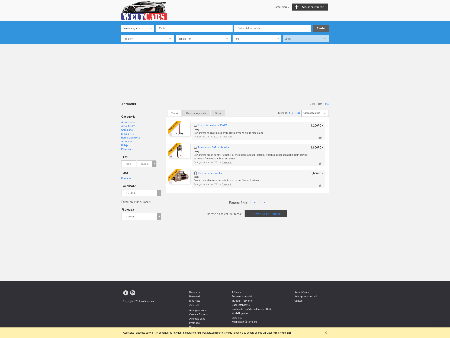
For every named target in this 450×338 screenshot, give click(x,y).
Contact (298, 300)
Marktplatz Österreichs (244, 321)
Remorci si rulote (130, 137)
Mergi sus (439, 327)
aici (289, 332)
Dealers (193, 327)
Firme (218, 113)
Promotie (194, 322)
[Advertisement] (225, 70)
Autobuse (126, 141)
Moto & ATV (127, 133)
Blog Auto (194, 300)
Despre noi (195, 292)
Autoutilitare (128, 126)
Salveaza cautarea (266, 213)
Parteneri (194, 296)
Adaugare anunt (198, 310)
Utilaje (124, 145)
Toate (174, 113)
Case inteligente (241, 305)
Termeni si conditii (242, 296)
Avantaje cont (197, 318)
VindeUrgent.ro (240, 313)
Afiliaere (236, 292)
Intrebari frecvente (242, 300)
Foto (326, 103)
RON (297, 112)
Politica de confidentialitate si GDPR (251, 309)
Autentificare (301, 292)
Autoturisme (128, 122)
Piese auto (127, 149)
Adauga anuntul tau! (305, 296)
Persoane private (196, 113)
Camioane (127, 129)
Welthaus (237, 317)
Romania (126, 178)
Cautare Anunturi (198, 314)
